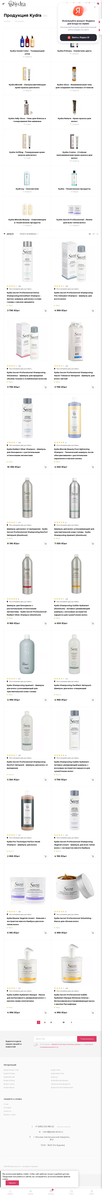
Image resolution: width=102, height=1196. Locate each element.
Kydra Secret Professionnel (62, 1087)
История (7, 1108)
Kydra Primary (9, 1073)
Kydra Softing (9, 1080)
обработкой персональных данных (66, 1044)
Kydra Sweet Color (11, 1070)
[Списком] (93, 234)
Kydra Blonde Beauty (59, 1080)
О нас (6, 1104)
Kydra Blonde (9, 1077)
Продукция (10, 1065)
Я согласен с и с (66, 1045)
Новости (7, 1111)
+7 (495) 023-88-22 (44, 1127)
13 (63, 1022)
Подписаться (87, 1039)
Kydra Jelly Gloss (57, 1073)
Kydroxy (54, 1077)
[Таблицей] (97, 234)
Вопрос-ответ (10, 1115)
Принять (12, 1183)
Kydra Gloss (55, 1070)
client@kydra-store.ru (53, 1132)
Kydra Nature (9, 1087)
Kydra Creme (9, 1084)
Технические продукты (60, 1084)
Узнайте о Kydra (13, 1099)
